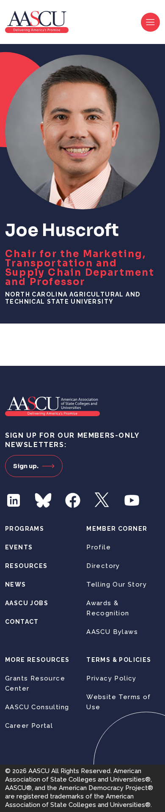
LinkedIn (13, 500)
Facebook (72, 500)
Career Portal (29, 726)
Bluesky (43, 500)
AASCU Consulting (37, 707)
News (15, 584)
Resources (26, 565)
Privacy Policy (111, 678)
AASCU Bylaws (112, 632)
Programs (24, 528)
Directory (103, 566)
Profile (98, 547)
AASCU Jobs (26, 603)
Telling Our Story (116, 584)
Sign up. (25, 466)
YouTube (132, 500)
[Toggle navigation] (150, 22)
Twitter (102, 500)
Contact (22, 621)
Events (19, 547)
